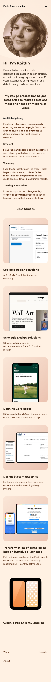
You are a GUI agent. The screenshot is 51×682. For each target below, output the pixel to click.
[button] (25, 274)
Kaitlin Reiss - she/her (14, 6)
